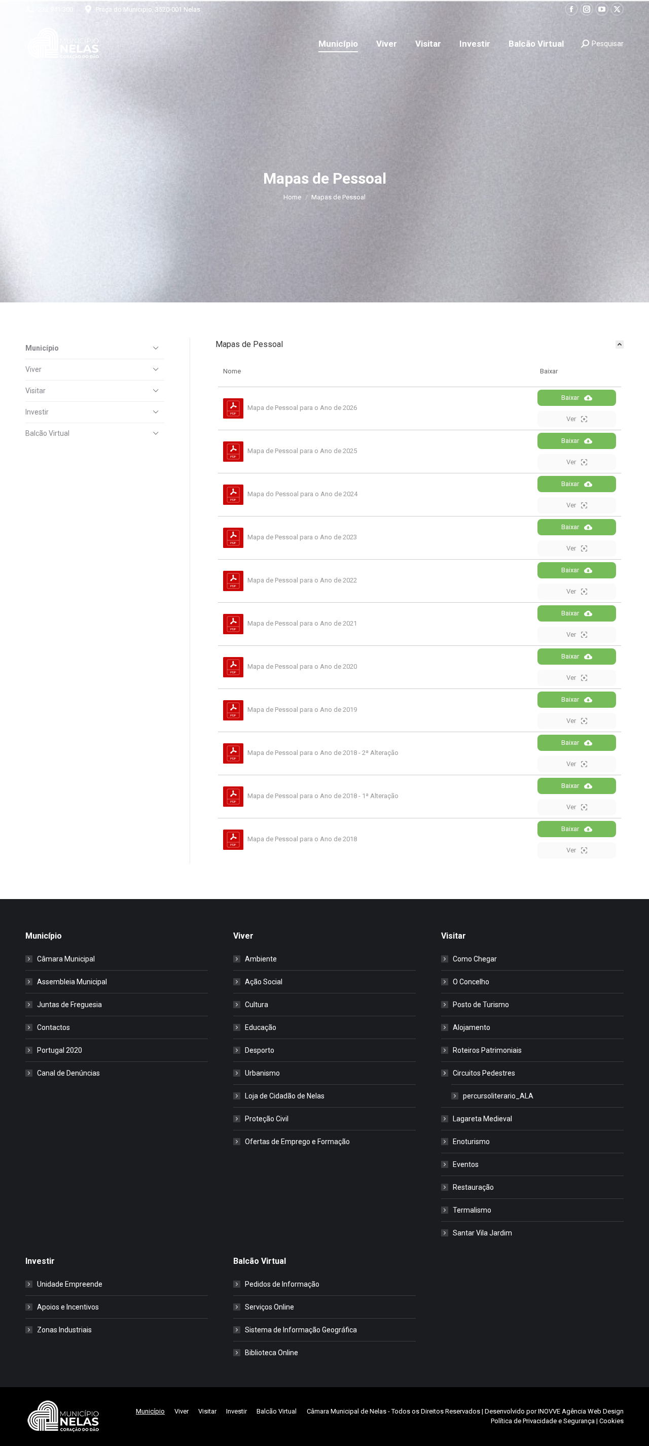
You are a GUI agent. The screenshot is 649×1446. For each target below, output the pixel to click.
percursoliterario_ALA (498, 1096)
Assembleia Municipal (72, 982)
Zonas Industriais (64, 1330)
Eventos (466, 1164)
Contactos (53, 1027)
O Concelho (471, 982)
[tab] (419, 344)
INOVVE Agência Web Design (581, 1411)
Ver (571, 419)
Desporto (259, 1050)
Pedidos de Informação (282, 1284)
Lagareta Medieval (482, 1119)
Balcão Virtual (47, 433)
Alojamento (471, 1027)
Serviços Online (269, 1307)
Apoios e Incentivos (68, 1307)
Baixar (570, 397)
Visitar (35, 391)
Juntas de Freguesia (69, 1005)
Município (42, 348)
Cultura (256, 1005)
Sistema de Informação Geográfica (301, 1330)
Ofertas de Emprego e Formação (297, 1142)
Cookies (611, 1421)
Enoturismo (471, 1142)
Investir (37, 412)
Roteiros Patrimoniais (487, 1050)
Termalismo (472, 1210)
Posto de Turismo (481, 1005)
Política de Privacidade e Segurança (543, 1421)
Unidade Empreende (69, 1284)
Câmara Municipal (66, 959)
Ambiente (261, 959)
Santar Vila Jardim (482, 1233)
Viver (33, 369)
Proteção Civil (267, 1119)
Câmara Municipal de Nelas (346, 1411)
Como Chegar (475, 959)
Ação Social (263, 982)
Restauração (473, 1187)
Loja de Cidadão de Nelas (284, 1096)
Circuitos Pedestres (484, 1073)
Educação (260, 1027)
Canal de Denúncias (68, 1073)
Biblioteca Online (271, 1353)
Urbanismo (262, 1073)
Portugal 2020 (59, 1050)
